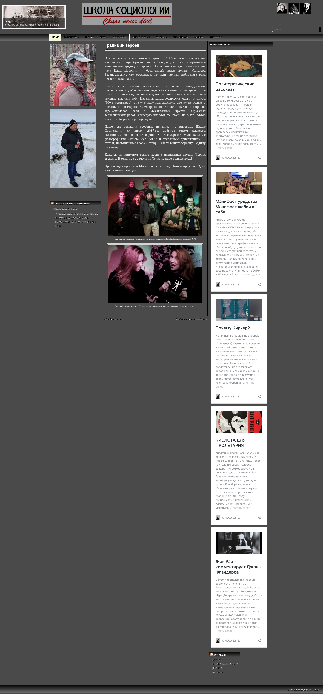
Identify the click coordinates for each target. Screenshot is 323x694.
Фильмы (199, 37)
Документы (120, 37)
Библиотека (71, 37)
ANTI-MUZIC (219, 655)
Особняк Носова (114, 319)
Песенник (161, 37)
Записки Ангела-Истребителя (72, 203)
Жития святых (141, 37)
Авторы (89, 37)
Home (55, 37)
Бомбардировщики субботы (190, 319)
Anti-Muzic (216, 37)
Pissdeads (217, 672)
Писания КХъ (180, 37)
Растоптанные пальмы (65, 208)
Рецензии (109, 49)
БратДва (217, 660)
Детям (103, 37)
